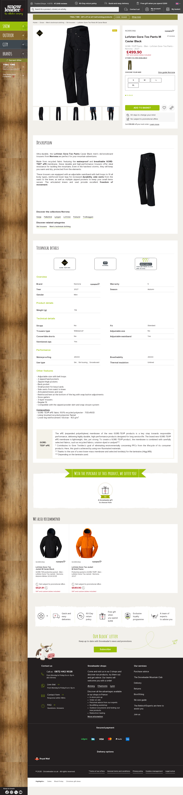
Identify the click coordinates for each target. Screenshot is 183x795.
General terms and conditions (118, 771)
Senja (38, 217)
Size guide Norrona (166, 72)
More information (95, 717)
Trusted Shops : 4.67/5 (43, 4)
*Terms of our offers (97, 771)
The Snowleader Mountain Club (148, 677)
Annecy (91, 686)
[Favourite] (164, 107)
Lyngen (58, 217)
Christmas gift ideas (73, 781)
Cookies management (154, 771)
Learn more (154, 124)
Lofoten (67, 217)
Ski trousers (70, 22)
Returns (137, 689)
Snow (42, 22)
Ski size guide (140, 700)
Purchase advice (141, 671)
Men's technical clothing (55, 22)
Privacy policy (138, 771)
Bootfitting (139, 694)
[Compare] (171, 107)
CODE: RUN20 (121, 17)
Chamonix (102, 686)
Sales (49, 781)
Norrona (130, 31)
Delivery (137, 683)
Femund (76, 217)
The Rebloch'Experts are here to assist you (149, 707)
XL (133, 85)
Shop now (136, 17)
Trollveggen (88, 217)
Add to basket (142, 108)
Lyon (112, 686)
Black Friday (58, 781)
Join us (137, 714)
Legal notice (170, 771)
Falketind (48, 217)
